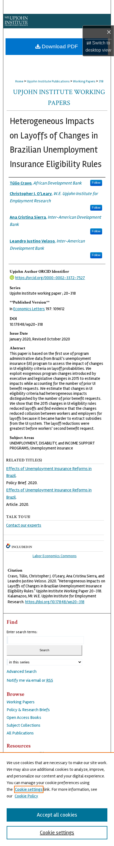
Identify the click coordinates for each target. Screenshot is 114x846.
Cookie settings (29, 789)
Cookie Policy (26, 796)
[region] (57, 799)
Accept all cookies (57, 814)
